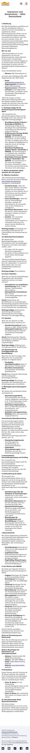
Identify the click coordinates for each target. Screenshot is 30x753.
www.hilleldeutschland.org (11, 181)
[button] (26, 4)
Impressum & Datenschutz (10, 732)
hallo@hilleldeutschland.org (14, 82)
